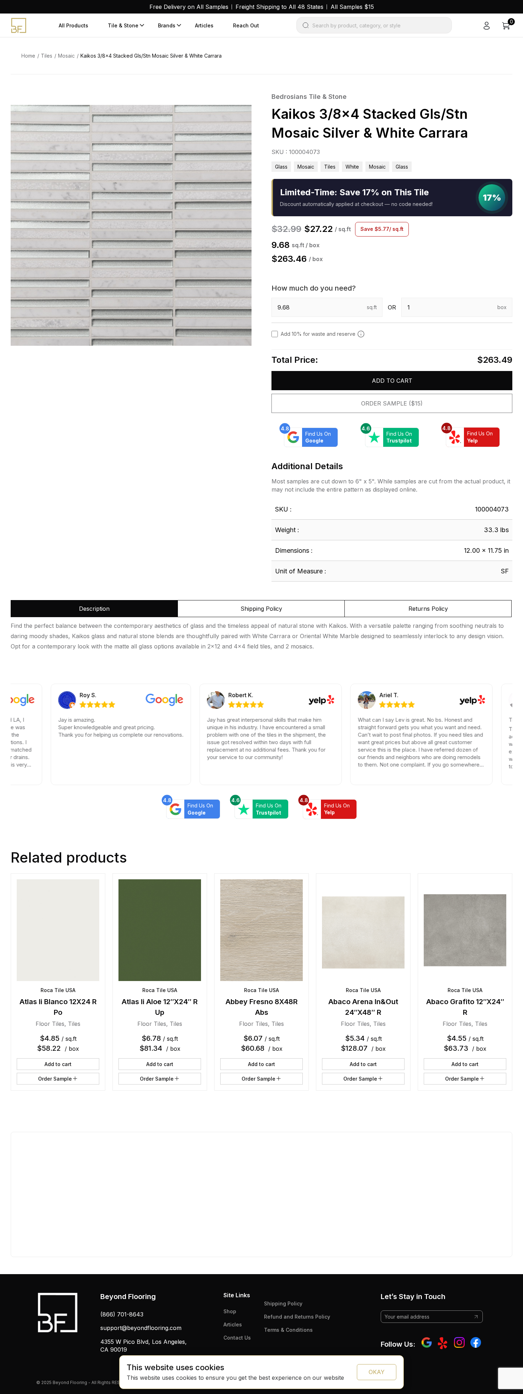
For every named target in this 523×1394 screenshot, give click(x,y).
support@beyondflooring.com (140, 1327)
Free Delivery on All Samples (188, 6)
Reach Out (246, 25)
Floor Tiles (50, 1023)
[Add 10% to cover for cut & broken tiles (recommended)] (361, 334)
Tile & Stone (123, 25)
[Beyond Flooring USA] (19, 24)
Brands (166, 25)
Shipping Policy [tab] (261, 608)
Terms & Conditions (288, 1330)
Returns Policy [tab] (428, 608)
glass (402, 167)
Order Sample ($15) (392, 403)
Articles (204, 25)
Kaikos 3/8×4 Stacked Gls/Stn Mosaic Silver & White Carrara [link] (151, 56)
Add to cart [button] (58, 1064)
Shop (229, 1311)
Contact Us (237, 1338)
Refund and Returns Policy (297, 1317)
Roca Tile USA (58, 990)
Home (28, 56)
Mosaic (66, 56)
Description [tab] (94, 608)
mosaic (377, 167)
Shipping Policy (283, 1303)
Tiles (46, 56)
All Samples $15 (352, 6)
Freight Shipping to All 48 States (279, 6)
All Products (73, 25)
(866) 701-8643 (121, 1314)
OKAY (377, 1372)
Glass (281, 167)
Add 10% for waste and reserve (318, 334)
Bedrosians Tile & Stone (309, 96)
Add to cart (392, 380)
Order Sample (55, 1079)
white (352, 167)
